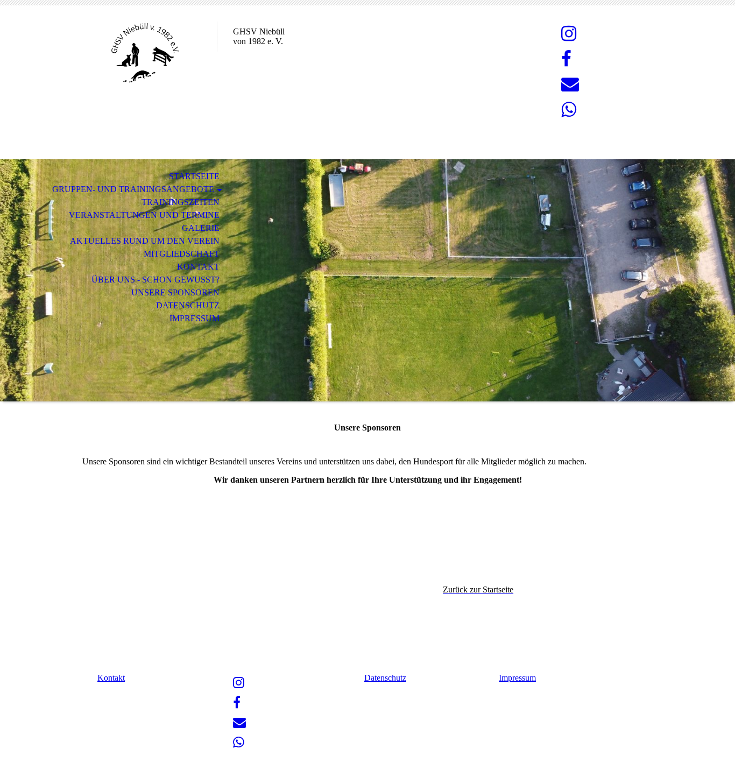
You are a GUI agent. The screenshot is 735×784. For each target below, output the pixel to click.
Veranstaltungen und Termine (144, 215)
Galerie (201, 227)
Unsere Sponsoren (175, 292)
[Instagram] (568, 34)
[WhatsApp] (568, 109)
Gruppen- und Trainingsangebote (133, 189)
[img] (144, 52)
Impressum (194, 318)
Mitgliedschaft (182, 253)
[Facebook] (566, 59)
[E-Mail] (570, 84)
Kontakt (198, 266)
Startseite (194, 176)
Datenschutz (188, 305)
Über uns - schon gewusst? (155, 279)
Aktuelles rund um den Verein (145, 240)
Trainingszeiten (181, 202)
